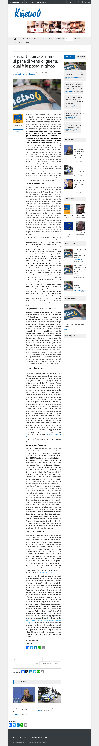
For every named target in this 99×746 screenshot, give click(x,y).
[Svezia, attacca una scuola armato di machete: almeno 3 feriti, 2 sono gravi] (49, 695)
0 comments (31, 74)
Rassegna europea (22, 73)
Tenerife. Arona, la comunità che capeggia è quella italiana (74, 74)
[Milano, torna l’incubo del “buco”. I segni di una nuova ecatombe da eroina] (68, 270)
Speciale (68, 38)
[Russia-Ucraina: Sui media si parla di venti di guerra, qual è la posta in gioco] (37, 94)
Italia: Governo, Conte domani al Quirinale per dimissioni (74, 126)
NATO (30, 659)
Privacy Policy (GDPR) (39, 737)
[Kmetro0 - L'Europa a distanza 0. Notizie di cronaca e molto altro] (27, 17)
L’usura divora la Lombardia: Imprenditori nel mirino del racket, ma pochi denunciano (73, 87)
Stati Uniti (38, 659)
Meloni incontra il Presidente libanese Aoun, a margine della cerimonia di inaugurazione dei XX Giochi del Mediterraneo (40, 2)
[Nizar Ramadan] (81, 209)
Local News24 (18, 42)
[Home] (14, 39)
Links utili (26, 737)
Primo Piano (60, 38)
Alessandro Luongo (68, 234)
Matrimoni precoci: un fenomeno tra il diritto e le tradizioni (79, 285)
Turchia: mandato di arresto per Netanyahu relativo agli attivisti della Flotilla (80, 184)
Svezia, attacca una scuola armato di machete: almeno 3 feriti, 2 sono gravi (49, 707)
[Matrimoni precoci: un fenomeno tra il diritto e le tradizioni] (68, 286)
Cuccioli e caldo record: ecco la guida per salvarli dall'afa (74, 114)
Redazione (17, 737)
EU (19, 659)
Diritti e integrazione (76, 77)
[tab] (69, 57)
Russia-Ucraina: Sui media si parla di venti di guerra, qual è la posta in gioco (36, 62)
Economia (36, 38)
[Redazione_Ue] (18, 118)
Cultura (28, 38)
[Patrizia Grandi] (81, 226)
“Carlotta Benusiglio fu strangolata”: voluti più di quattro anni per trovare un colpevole (80, 253)
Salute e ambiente (70, 105)
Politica (44, 38)
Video (65, 329)
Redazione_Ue (19, 74)
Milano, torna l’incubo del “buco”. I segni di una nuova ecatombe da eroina (80, 269)
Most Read (69, 56)
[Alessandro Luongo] (68, 226)
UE (44, 659)
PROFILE (18, 131)
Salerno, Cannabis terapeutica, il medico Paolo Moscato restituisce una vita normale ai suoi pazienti (74, 100)
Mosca (24, 659)
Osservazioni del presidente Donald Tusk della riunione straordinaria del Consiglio (74, 325)
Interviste (77, 38)
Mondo (51, 38)
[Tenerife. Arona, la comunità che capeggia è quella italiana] (75, 66)
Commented (80, 56)
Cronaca (21, 38)
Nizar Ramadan (80, 215)
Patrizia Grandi (81, 233)
